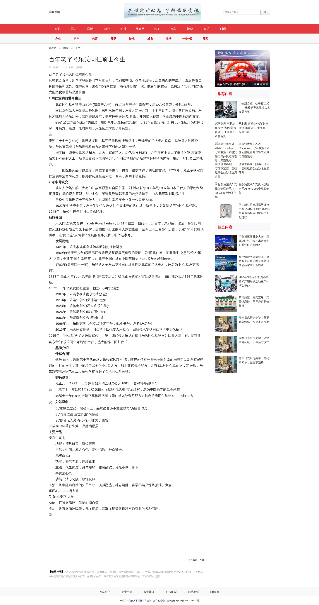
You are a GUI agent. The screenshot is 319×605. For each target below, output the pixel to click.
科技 (123, 28)
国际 (90, 28)
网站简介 (105, 591)
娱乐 (207, 28)
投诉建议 (149, 591)
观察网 (52, 47)
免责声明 (127, 591)
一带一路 (187, 38)
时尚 (223, 28)
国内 (74, 28)
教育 (95, 38)
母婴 (113, 38)
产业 (58, 38)
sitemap (214, 591)
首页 (57, 28)
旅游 (190, 28)
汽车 (173, 28)
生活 (168, 38)
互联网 (140, 28)
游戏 (132, 38)
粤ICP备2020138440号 (187, 600)
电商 (157, 28)
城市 (150, 38)
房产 (76, 38)
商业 (107, 28)
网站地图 (193, 591)
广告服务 (171, 591)
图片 (205, 38)
